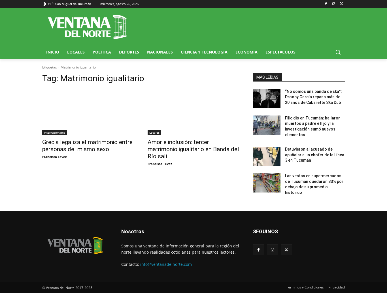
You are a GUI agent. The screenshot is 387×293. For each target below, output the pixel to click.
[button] (338, 52)
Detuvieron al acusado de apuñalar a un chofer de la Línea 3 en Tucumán (314, 154)
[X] (341, 4)
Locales (154, 132)
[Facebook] (326, 4)
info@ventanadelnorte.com (166, 264)
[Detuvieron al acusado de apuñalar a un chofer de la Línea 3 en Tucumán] (266, 156)
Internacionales (54, 132)
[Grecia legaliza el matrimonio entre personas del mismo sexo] (88, 112)
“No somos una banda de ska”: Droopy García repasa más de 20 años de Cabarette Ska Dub (313, 97)
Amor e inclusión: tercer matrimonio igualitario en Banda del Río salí (193, 149)
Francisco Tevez (54, 157)
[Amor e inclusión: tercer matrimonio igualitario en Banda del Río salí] (193, 112)
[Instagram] (333, 4)
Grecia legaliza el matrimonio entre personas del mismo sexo (87, 146)
